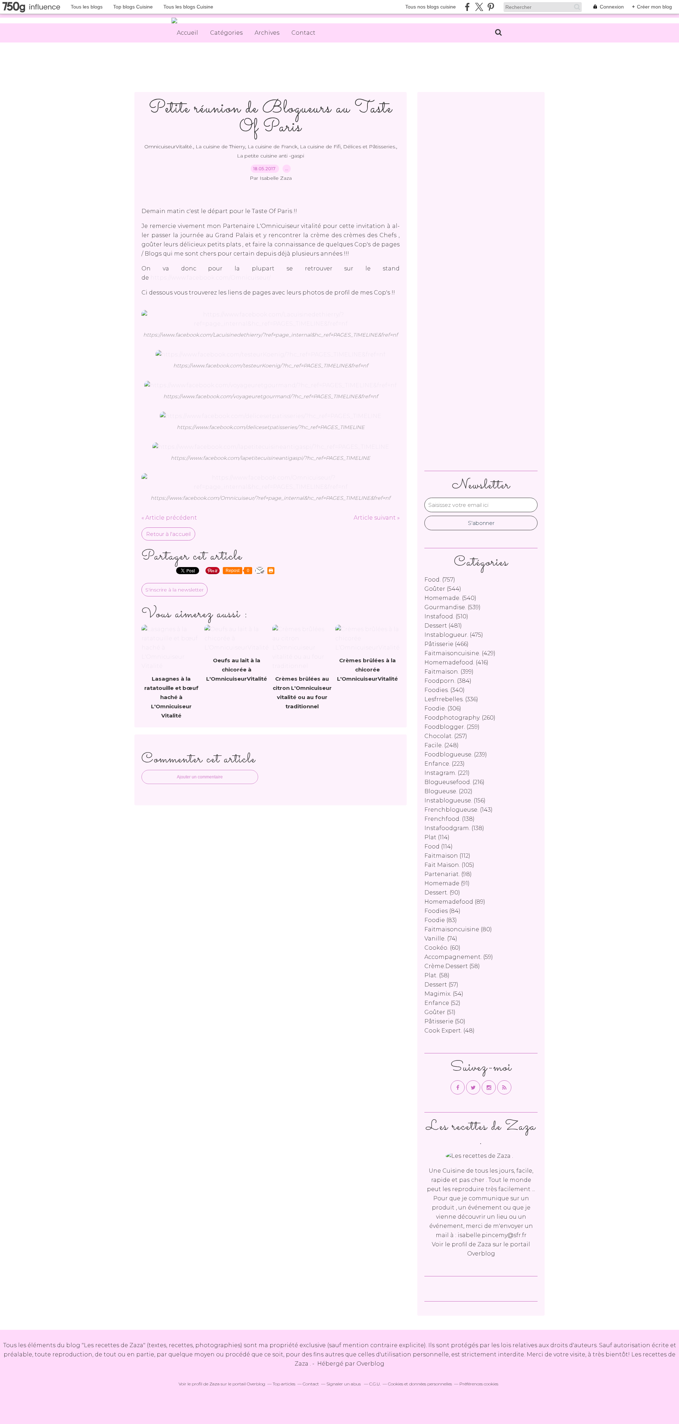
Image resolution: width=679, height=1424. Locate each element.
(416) (456, 662)
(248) (441, 745)
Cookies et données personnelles (420, 1383)
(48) (449, 1030)
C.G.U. (375, 1383)
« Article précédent (169, 517)
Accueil (187, 32)
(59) (458, 957)
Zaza (484, 1244)
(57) (441, 984)
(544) (442, 588)
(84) (442, 911)
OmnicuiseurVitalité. (168, 146)
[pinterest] (490, 7)
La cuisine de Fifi (320, 146)
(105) (449, 865)
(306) (442, 708)
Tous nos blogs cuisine (430, 7)
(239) (455, 754)
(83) (440, 920)
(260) (459, 717)
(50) (444, 1021)
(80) (458, 929)
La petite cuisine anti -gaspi (270, 156)
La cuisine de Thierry (220, 146)
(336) (451, 699)
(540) (450, 598)
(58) (452, 966)
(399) (449, 671)
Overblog (370, 1363)
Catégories (226, 32)
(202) (448, 791)
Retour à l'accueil (168, 534)
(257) (445, 736)
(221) (447, 773)
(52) (442, 1003)
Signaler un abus (344, 1383)
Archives (267, 32)
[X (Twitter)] (479, 7)
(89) (454, 901)
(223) (444, 763)
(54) (443, 993)
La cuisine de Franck (272, 146)
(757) (439, 579)
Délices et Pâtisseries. (369, 146)
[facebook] (467, 7)
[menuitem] (187, 32)
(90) (442, 892)
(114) (436, 837)
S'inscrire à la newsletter (174, 590)
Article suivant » (377, 517)
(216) (454, 782)
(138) (449, 819)
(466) (446, 644)
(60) (442, 947)
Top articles (284, 1383)
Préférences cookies (478, 1383)
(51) (439, 1012)
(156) (455, 800)
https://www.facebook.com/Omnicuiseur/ (210, 277)
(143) (458, 809)
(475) (453, 634)
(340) (444, 690)
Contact (303, 32)
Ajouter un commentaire (200, 776)
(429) (459, 653)
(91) (447, 883)
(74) (440, 938)
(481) (443, 625)
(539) (452, 607)
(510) (446, 616)
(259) (452, 727)
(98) (448, 874)
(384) (447, 680)
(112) (447, 855)
